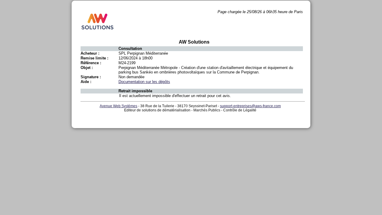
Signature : (91, 77)
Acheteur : (90, 53)
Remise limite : (94, 58)
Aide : (86, 81)
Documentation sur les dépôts (144, 81)
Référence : (91, 63)
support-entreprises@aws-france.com (250, 106)
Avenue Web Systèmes (118, 106)
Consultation (130, 48)
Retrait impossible (135, 91)
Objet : (87, 67)
